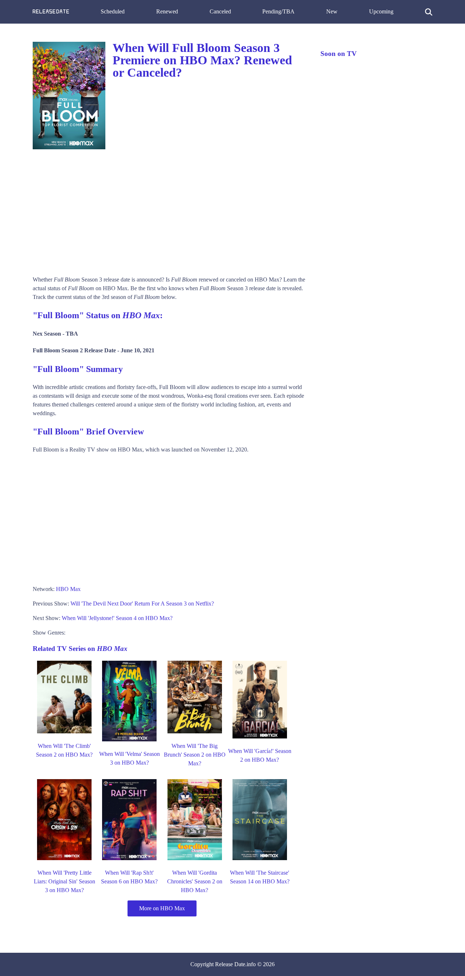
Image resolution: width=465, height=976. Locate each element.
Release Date (230, 964)
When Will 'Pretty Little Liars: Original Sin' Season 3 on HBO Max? (64, 881)
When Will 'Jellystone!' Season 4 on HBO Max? (117, 618)
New (331, 11)
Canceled (220, 11)
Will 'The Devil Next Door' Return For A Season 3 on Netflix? (142, 603)
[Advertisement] (169, 210)
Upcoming (381, 11)
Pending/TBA (278, 11)
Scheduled (113, 11)
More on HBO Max (162, 908)
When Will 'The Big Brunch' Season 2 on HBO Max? (195, 754)
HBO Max (68, 589)
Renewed (167, 11)
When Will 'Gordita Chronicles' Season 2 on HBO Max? (194, 881)
